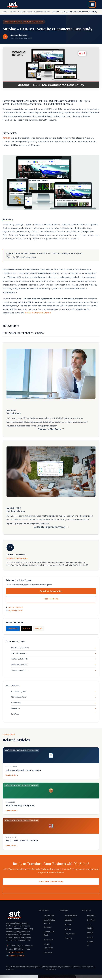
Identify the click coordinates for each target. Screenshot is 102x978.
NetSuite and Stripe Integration (20, 805)
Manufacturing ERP (18, 691)
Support (68, 925)
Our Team (91, 920)
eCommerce (16, 703)
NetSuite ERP (49, 915)
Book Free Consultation (51, 591)
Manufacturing (49, 920)
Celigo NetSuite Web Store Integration (23, 770)
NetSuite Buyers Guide (20, 648)
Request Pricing (51, 599)
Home (5, 12)
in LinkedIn (13, 628)
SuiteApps (15, 714)
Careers (90, 937)
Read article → (11, 775)
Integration (69, 920)
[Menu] (92, 4)
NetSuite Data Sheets (19, 659)
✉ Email (38, 628)
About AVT (91, 915)
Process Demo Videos (20, 670)
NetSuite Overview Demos (38, 313)
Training (68, 929)
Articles (13, 12)
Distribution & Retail (18, 697)
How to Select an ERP (19, 665)
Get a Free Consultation (51, 881)
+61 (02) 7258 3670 (15, 607)
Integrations (15, 708)
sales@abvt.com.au (15, 610)
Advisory (68, 938)
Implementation (71, 915)
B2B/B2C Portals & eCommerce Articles (34, 12)
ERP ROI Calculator (19, 653)
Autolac (6, 138)
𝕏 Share (26, 628)
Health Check (70, 934)
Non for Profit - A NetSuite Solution (21, 841)
